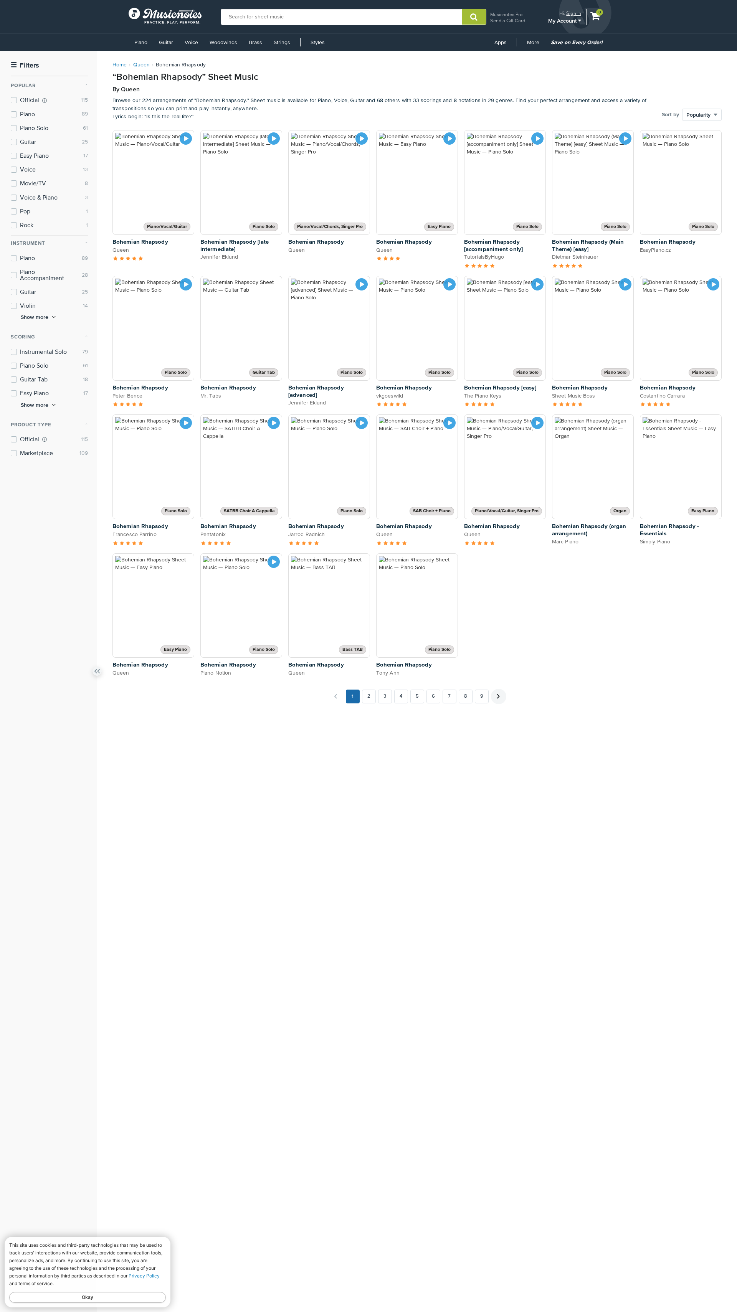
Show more (34, 317)
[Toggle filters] (97, 672)
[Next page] (498, 696)
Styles (318, 42)
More (536, 45)
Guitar (166, 42)
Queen (141, 65)
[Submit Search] (474, 17)
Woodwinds (223, 42)
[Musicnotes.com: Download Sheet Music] (165, 15)
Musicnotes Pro (506, 14)
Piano (140, 42)
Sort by (670, 114)
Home (119, 65)
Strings (282, 42)
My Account (563, 20)
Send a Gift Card (507, 20)
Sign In (573, 13)
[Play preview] (186, 138)
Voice (191, 42)
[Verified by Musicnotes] (44, 100)
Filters (25, 65)
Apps (500, 42)
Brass (255, 42)
